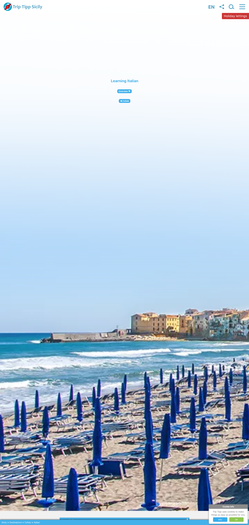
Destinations (16, 522)
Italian (37, 522)
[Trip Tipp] (23, 10)
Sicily (4, 522)
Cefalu (28, 522)
